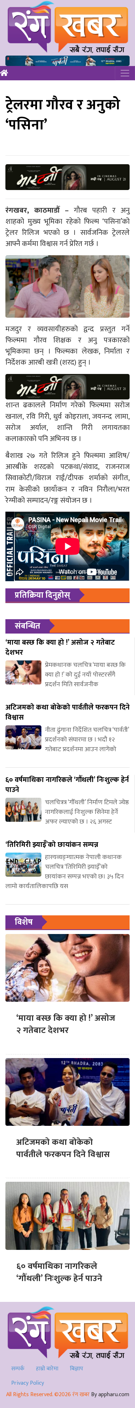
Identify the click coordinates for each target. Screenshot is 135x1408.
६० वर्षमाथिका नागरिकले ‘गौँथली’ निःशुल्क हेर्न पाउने (59, 1272)
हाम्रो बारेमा (47, 1369)
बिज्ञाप (76, 1369)
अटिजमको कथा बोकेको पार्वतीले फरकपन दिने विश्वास (63, 1148)
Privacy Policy (27, 1383)
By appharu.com (110, 1394)
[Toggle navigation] (125, 73)
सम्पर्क (17, 1369)
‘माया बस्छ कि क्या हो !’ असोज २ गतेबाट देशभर (65, 1024)
